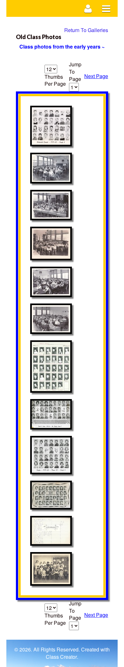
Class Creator (61, 656)
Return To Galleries (86, 30)
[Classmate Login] (88, 8)
